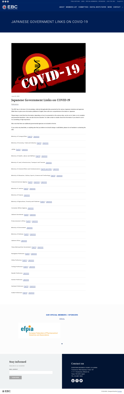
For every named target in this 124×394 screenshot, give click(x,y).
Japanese (36, 136)
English (30, 136)
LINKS (83, 1)
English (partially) (46, 169)
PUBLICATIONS (75, 1)
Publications (15, 104)
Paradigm (119, 391)
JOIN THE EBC (111, 1)
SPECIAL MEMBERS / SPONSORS (95, 1)
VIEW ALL (62, 318)
